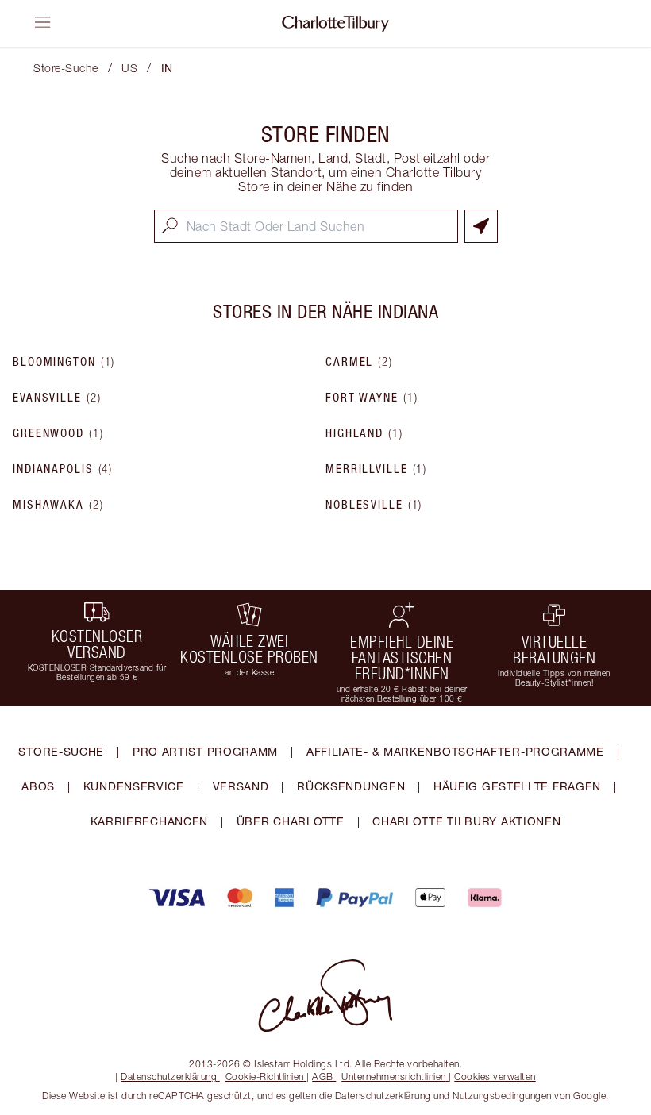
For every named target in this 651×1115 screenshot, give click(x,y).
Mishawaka (58, 504)
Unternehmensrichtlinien (393, 1076)
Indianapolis (63, 469)
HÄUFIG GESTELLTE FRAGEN (517, 786)
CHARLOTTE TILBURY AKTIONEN (466, 821)
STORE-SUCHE (61, 751)
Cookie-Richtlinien (264, 1076)
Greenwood (58, 433)
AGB (322, 1076)
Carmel (359, 362)
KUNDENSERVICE (133, 786)
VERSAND (241, 786)
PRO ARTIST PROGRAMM (205, 751)
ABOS (38, 786)
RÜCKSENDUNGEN (351, 786)
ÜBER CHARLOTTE (291, 821)
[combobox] (306, 226)
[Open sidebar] (42, 22)
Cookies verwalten (495, 1076)
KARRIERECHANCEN (150, 821)
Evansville (57, 397)
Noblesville (374, 504)
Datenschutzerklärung (169, 1076)
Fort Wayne (372, 397)
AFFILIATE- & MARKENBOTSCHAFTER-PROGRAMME (455, 751)
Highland (364, 433)
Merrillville (376, 469)
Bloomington (64, 362)
